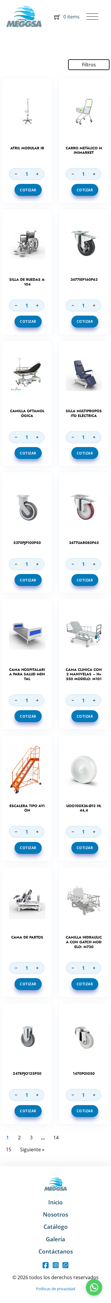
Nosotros (55, 1214)
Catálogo (56, 1226)
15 (8, 1149)
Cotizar (28, 190)
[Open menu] (92, 17)
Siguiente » (32, 1149)
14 (56, 1137)
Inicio (55, 1202)
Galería (55, 1239)
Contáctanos (55, 1251)
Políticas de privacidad (55, 1288)
